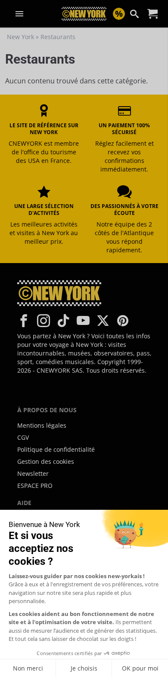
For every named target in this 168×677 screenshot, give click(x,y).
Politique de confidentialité (56, 449)
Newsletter (33, 473)
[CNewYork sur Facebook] (23, 320)
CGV (23, 437)
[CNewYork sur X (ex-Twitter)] (102, 320)
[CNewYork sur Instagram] (43, 320)
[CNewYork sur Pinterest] (122, 320)
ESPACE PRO (35, 485)
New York (20, 37)
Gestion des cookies (45, 461)
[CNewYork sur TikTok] (63, 320)
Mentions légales (41, 425)
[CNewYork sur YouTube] (83, 320)
